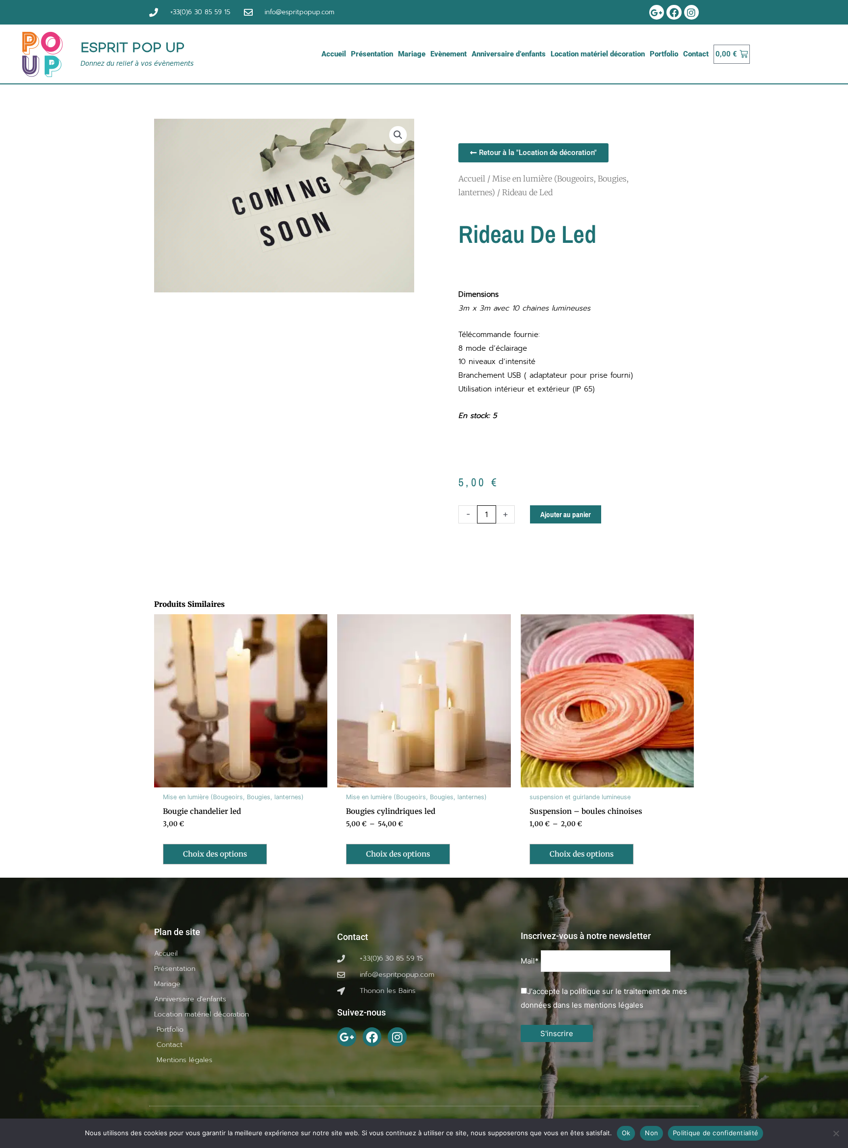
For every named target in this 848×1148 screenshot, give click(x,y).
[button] (398, 135)
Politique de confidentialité (715, 1133)
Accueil (333, 54)
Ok (626, 1133)
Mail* (530, 961)
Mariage (411, 54)
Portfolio (664, 54)
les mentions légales (607, 1005)
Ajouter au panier (565, 514)
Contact (696, 54)
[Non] (836, 1133)
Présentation (372, 54)
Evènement (448, 54)
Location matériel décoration (598, 54)
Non (651, 1133)
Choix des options (215, 854)
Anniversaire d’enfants (509, 54)
